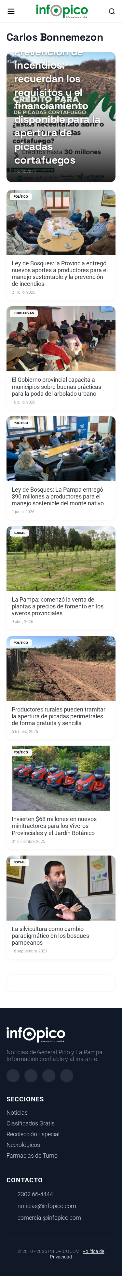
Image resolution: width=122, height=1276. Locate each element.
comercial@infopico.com (49, 1218)
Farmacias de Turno (32, 1155)
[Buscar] (111, 11)
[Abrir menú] (11, 11)
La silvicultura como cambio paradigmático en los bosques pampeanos (50, 936)
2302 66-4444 (35, 1194)
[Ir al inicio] (62, 11)
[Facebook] (13, 1075)
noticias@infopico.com (47, 1206)
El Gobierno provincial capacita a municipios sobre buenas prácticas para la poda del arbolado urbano (56, 387)
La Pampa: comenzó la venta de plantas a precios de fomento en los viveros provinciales (57, 606)
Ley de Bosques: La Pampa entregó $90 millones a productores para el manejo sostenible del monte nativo (58, 496)
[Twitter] (48, 1075)
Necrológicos (23, 1145)
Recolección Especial (33, 1134)
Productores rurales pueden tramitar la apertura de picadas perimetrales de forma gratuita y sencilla (58, 716)
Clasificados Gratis (31, 1123)
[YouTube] (66, 1075)
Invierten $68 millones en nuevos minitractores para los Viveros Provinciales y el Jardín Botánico (54, 826)
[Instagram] (30, 1075)
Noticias (17, 1113)
